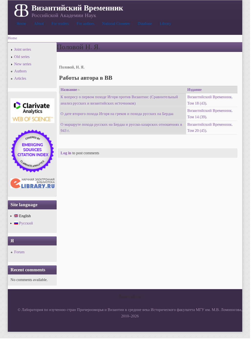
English (24, 216)
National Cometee (116, 23)
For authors (85, 23)
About (39, 23)
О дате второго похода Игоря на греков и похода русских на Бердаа (117, 114)
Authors (20, 71)
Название (69, 90)
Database (145, 23)
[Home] (21, 10)
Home (21, 23)
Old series (22, 57)
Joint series (22, 49)
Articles (20, 78)
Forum (19, 252)
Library (165, 23)
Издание (194, 90)
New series (22, 64)
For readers (60, 23)
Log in (66, 153)
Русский (25, 223)
